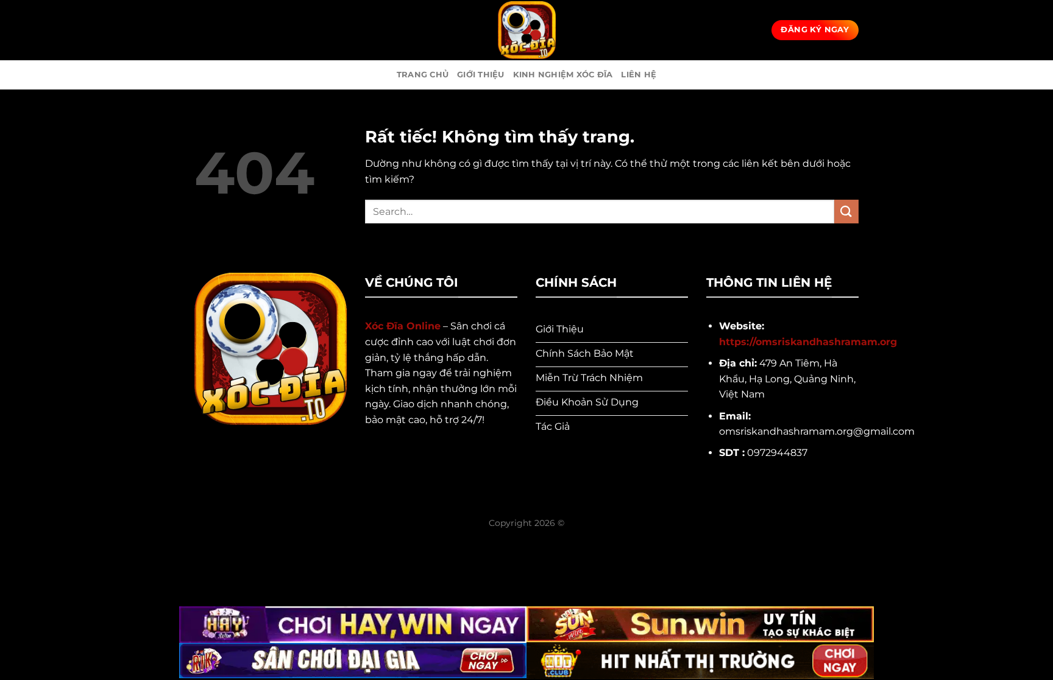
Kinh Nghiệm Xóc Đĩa (563, 74)
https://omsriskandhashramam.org (808, 342)
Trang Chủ (422, 74)
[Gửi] (846, 211)
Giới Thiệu (481, 74)
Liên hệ (638, 74)
